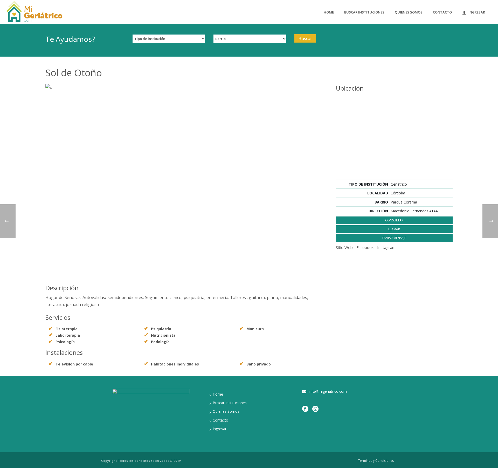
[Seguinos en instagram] (315, 409)
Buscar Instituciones (364, 12)
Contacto (442, 12)
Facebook (365, 247)
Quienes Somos (409, 12)
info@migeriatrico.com (328, 391)
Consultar (394, 220)
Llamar (394, 229)
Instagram (386, 247)
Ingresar (476, 12)
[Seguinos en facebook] (305, 409)
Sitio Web (344, 247)
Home (329, 12)
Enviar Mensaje (394, 238)
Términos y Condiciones (376, 461)
